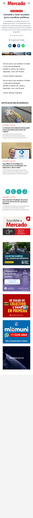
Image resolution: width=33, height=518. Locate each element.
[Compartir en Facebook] (18, 45)
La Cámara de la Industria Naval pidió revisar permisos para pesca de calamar (16, 130)
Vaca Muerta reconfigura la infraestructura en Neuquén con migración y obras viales (14, 165)
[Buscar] (29, 3)
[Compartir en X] (14, 45)
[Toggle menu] (4, 3)
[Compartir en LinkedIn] (10, 45)
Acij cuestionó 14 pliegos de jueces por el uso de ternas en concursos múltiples (15, 201)
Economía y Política (16, 11)
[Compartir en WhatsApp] (23, 45)
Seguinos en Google (17, 40)
